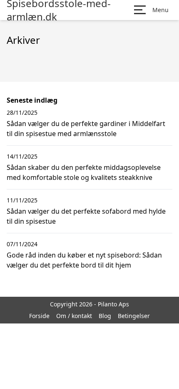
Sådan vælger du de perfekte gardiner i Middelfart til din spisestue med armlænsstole (86, 128)
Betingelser (134, 316)
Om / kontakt (74, 316)
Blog (105, 316)
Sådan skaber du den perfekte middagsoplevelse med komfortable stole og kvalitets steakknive (84, 172)
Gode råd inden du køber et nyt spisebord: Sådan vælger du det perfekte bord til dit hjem (84, 260)
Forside (39, 316)
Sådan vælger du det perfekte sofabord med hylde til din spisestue (86, 216)
